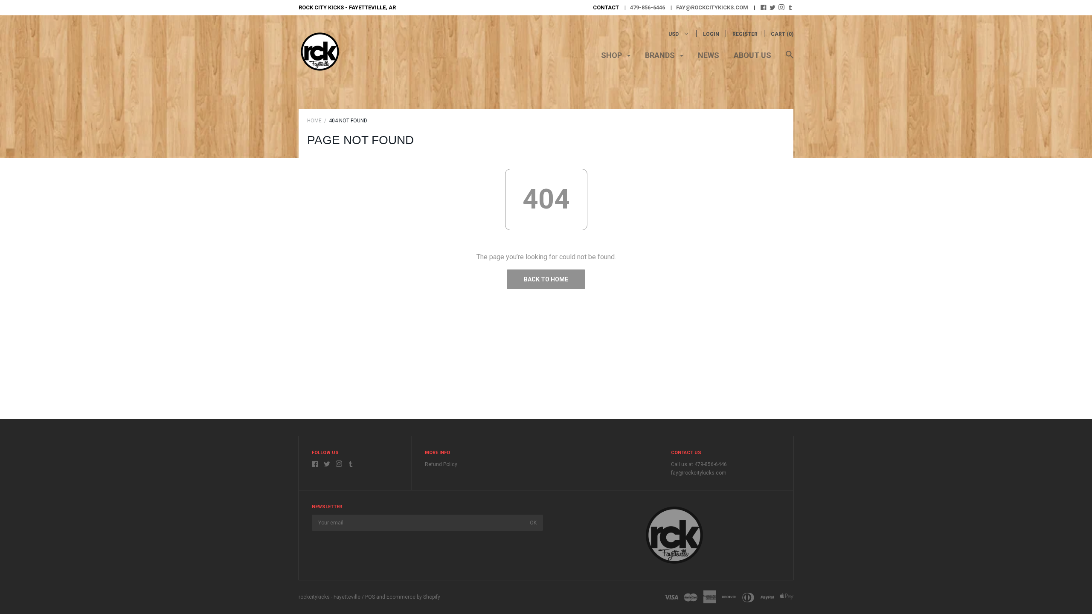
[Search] (789, 59)
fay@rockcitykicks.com (712, 7)
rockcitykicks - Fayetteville (329, 597)
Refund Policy (441, 464)
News (708, 55)
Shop (612, 55)
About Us (752, 55)
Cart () (782, 34)
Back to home (546, 279)
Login (711, 34)
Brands (661, 55)
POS (370, 597)
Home (314, 121)
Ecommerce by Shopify (413, 597)
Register (745, 34)
